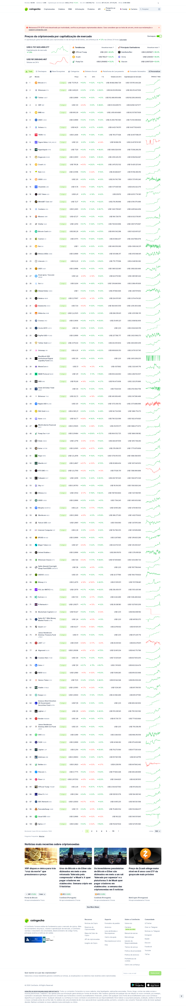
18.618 (32, 3)
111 (113, 831)
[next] (118, 831)
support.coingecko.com (38, 30)
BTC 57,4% (105, 3)
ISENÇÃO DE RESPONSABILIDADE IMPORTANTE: (42, 991)
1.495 (44, 3)
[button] (93, 907)
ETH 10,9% (113, 3)
